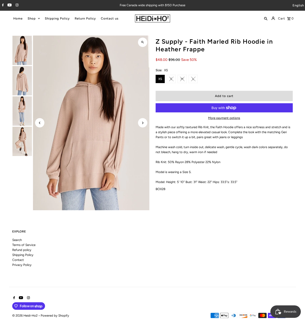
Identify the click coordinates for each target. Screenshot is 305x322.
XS (160, 79)
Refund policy (21, 250)
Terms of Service (23, 245)
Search (17, 240)
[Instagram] (16, 5)
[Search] (265, 18)
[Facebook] (2, 5)
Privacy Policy (22, 265)
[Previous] (39, 123)
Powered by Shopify (55, 315)
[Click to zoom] (142, 42)
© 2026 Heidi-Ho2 (25, 315)
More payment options (224, 118)
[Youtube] (9, 5)
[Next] (142, 123)
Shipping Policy (22, 255)
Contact (18, 260)
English (298, 5)
